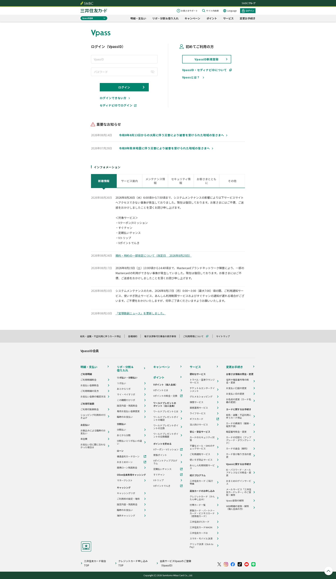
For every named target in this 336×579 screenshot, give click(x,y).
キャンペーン (192, 18)
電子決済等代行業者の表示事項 (161, 336)
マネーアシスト (124, 480)
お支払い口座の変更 (236, 388)
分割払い (121, 429)
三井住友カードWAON (201, 527)
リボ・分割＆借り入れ (165, 18)
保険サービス (196, 402)
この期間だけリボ (126, 400)
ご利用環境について (195, 336)
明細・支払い (138, 18)
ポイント (211, 18)
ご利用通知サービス (200, 454)
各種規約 (134, 336)
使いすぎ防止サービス (201, 459)
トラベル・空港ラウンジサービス (202, 381)
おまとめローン (125, 462)
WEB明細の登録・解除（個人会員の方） (237, 507)
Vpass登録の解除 (235, 500)
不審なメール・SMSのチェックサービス (202, 447)
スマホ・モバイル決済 (201, 538)
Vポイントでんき (161, 485)
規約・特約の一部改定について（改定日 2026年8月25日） (153, 255)
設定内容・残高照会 (127, 405)
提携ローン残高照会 (127, 467)
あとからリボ (124, 388)
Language (232, 10)
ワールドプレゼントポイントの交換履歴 (165, 435)
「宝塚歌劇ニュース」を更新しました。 (140, 313)
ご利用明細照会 (88, 379)
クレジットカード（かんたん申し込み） (202, 498)
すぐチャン (159, 474)
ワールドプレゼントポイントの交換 (165, 427)
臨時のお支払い (125, 416)
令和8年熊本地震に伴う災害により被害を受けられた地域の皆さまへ (164, 148)
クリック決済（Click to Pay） (201, 545)
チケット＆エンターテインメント (202, 389)
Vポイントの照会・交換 (165, 395)
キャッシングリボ (126, 493)
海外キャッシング (126, 515)
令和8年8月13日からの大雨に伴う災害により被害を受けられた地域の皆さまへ (171, 135)
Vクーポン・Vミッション (165, 449)
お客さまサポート (189, 10)
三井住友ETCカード (199, 521)
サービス (228, 18)
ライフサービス (198, 413)
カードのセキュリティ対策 (202, 439)
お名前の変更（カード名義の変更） (238, 401)
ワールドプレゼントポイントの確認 (165, 418)
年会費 (83, 439)
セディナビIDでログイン (116, 105)
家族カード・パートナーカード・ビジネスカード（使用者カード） (202, 513)
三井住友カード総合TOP (95, 563)
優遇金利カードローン (128, 456)
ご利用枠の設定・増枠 (128, 498)
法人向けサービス (199, 424)
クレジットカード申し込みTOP (133, 563)
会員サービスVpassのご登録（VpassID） (175, 563)
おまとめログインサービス (238, 482)
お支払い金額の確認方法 (93, 396)
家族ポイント (160, 455)
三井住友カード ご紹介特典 (201, 482)
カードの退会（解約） (237, 448)
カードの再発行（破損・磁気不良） (238, 425)
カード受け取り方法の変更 (238, 455)
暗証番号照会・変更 (236, 431)
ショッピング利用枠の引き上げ (93, 416)
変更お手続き (247, 18)
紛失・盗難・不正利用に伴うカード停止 (102, 336)
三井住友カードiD (199, 533)
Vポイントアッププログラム (165, 462)
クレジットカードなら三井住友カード (93, 11)
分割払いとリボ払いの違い (129, 442)
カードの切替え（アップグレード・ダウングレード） (238, 440)
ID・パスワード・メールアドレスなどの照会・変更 (238, 472)
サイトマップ (224, 336)
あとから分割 (124, 435)
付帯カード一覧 (198, 505)
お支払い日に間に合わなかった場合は (93, 446)
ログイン (250, 10)
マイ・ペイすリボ (126, 394)
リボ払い (121, 383)
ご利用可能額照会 (89, 409)
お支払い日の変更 (235, 393)
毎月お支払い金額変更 (128, 411)
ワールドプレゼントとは (165, 411)
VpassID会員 (87, 18)
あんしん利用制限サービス (202, 467)
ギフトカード (196, 419)
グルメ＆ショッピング (201, 396)
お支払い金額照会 (89, 385)
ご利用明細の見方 (89, 391)
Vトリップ (158, 480)
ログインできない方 (113, 98)
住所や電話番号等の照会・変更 (237, 381)
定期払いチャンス (162, 469)
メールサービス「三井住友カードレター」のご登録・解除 (238, 492)
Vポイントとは (160, 390)
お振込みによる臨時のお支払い (93, 432)
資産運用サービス (199, 407)
